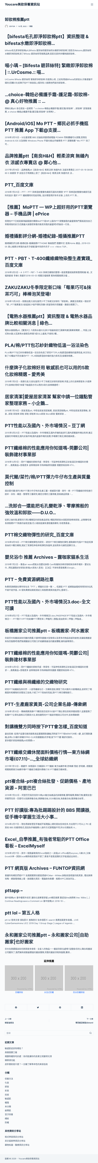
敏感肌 (8, 1098)
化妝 (7, 1082)
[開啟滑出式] (92, 4)
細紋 (7, 1118)
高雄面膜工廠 (11, 1052)
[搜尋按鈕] (90, 1033)
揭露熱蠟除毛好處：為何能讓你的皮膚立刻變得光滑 (28, 1056)
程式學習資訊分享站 (14, 1137)
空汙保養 (9, 1114)
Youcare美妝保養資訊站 (22, 4)
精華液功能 (10, 1060)
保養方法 (9, 1078)
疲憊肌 (8, 1110)
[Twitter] (38, 1007)
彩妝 (7, 1090)
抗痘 (7, 1094)
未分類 (8, 1106)
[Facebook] (16, 1007)
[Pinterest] (60, 1007)
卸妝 (31, 26)
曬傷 (7, 1102)
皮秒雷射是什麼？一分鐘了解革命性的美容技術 (26, 1064)
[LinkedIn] (82, 1007)
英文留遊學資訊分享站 (15, 1141)
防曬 (7, 1122)
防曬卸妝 (19, 992)
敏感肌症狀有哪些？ (14, 1048)
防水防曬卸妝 (79, 992)
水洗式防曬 (49, 992)
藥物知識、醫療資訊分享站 (17, 1145)
